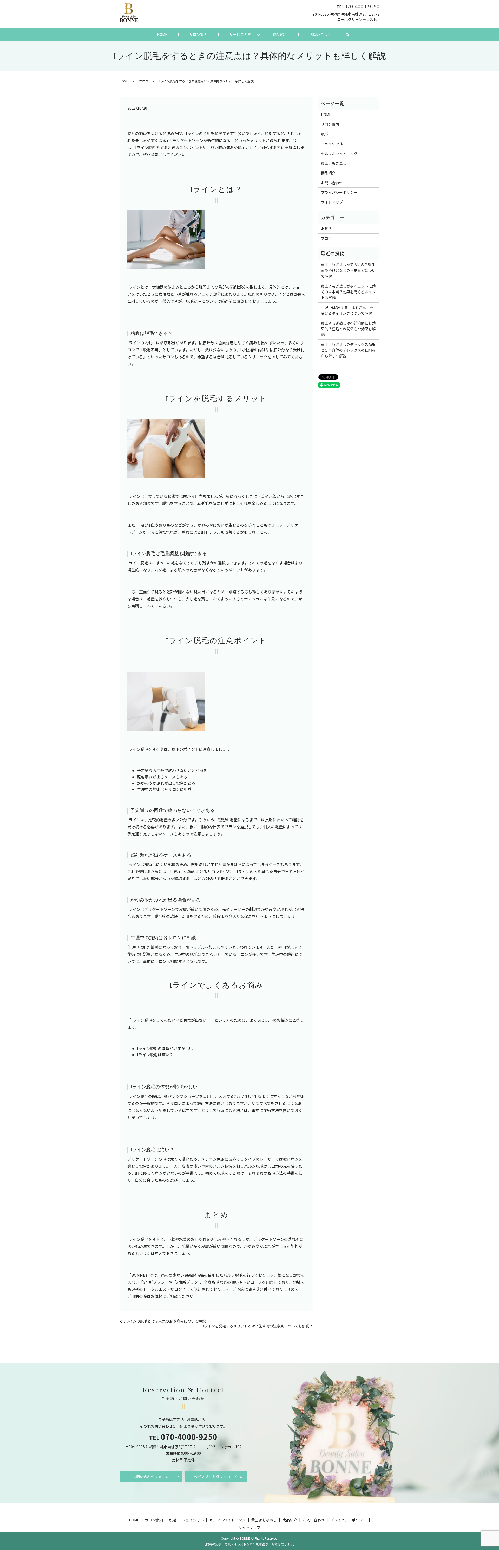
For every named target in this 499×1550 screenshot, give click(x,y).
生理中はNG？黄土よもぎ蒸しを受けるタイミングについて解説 (347, 310)
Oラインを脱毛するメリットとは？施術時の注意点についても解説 (255, 1326)
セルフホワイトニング (339, 153)
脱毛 (324, 134)
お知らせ (328, 228)
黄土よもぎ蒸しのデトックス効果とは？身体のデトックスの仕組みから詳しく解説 (348, 350)
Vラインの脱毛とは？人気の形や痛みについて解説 (164, 1321)
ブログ (143, 81)
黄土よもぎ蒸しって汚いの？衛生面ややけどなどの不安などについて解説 (348, 270)
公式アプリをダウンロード (216, 1476)
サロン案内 (198, 34)
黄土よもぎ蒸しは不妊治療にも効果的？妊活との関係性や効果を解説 (348, 328)
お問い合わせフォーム (151, 1476)
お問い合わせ (320, 34)
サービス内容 (240, 34)
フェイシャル (332, 143)
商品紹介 (280, 34)
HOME (162, 34)
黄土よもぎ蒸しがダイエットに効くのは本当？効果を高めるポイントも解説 (348, 291)
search (350, 34)
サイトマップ (332, 202)
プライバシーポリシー (339, 192)
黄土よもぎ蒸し (333, 163)
